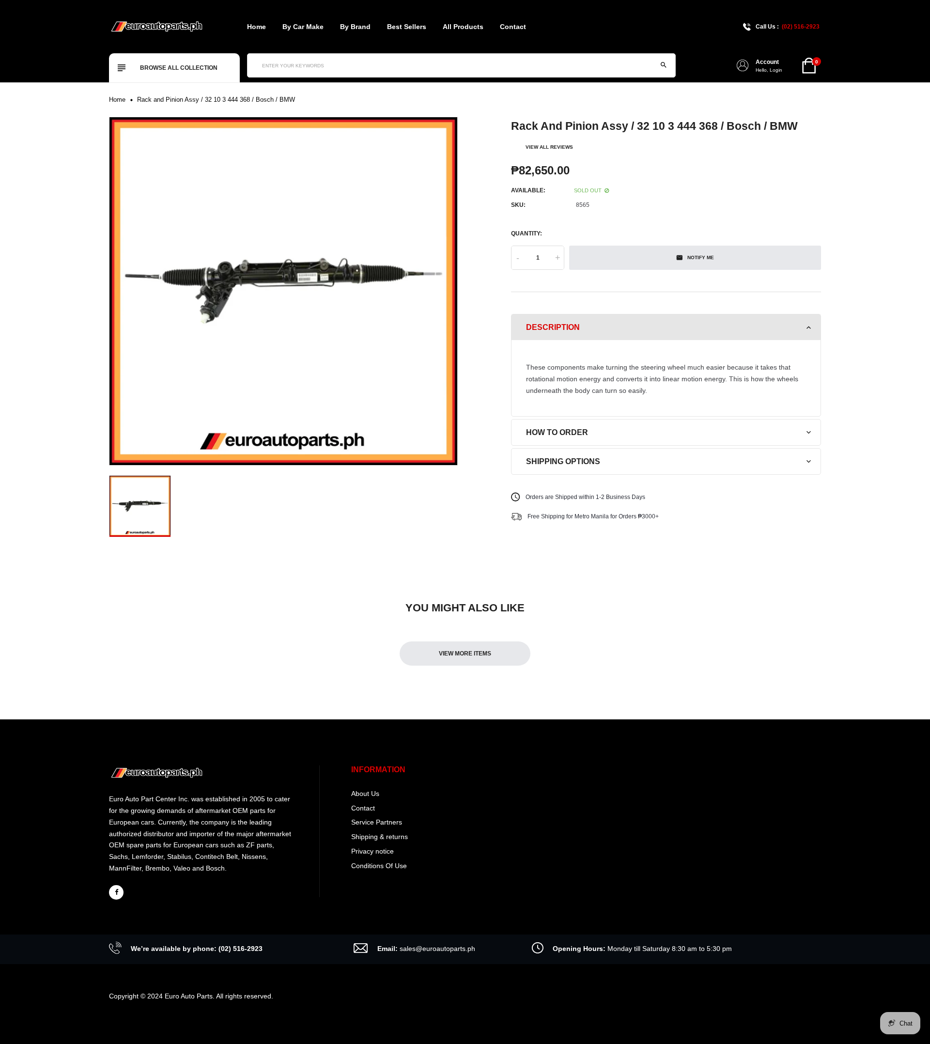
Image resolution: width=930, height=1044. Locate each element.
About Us (365, 793)
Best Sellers (406, 27)
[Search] (663, 65)
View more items (465, 653)
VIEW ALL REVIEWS (549, 147)
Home (256, 27)
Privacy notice (372, 851)
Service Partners (376, 822)
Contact (513, 27)
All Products (463, 27)
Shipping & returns (379, 837)
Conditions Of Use (379, 866)
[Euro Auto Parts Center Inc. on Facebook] (116, 892)
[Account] (742, 66)
